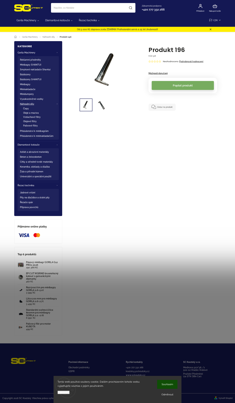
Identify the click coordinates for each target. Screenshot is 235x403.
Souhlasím (167, 384)
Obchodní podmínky (79, 367)
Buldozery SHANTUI (31, 79)
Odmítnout (167, 394)
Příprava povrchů (29, 207)
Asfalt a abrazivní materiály (34, 152)
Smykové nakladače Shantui (35, 69)
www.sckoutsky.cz (135, 375)
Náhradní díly (27, 104)
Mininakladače (27, 89)
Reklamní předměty (30, 60)
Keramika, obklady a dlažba (35, 166)
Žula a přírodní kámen (31, 171)
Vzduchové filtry (32, 117)
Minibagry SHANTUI (30, 64)
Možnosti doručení (158, 73)
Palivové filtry (30, 125)
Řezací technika (26, 185)
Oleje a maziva (31, 113)
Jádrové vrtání (27, 192)
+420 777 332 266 (134, 367)
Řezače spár (26, 202)
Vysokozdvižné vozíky (31, 99)
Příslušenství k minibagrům (34, 131)
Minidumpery (27, 94)
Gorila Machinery (26, 52)
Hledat (130, 8)
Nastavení (63, 392)
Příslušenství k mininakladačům (37, 136)
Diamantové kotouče (29, 144)
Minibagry (25, 84)
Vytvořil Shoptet (226, 398)
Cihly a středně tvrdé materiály (36, 162)
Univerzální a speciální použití (35, 176)
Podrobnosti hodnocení (191, 61)
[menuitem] (27, 20)
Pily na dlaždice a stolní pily (35, 197)
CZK (215, 20)
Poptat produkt (183, 85)
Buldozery (25, 74)
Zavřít (204, 120)
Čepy (26, 108)
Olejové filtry (30, 121)
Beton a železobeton (31, 157)
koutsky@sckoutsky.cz (137, 371)
